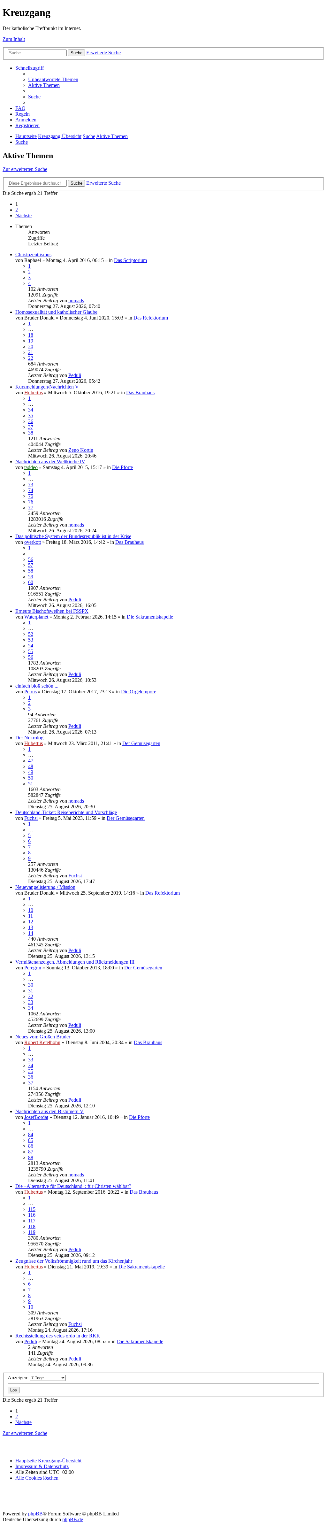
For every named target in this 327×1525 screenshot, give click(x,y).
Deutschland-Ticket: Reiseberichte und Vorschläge (66, 812)
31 (30, 990)
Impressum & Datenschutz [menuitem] (42, 1466)
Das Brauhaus (140, 392)
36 (30, 421)
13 (30, 927)
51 (30, 783)
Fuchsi (31, 818)
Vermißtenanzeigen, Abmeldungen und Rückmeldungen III (74, 962)
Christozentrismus (33, 254)
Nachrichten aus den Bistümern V (49, 1111)
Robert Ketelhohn (42, 1042)
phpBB (35, 1513)
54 (30, 645)
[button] (23, 215)
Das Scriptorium (130, 260)
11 (30, 916)
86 (30, 1146)
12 (30, 921)
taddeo (31, 467)
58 (30, 571)
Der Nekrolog (29, 737)
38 (30, 432)
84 (30, 1134)
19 (30, 340)
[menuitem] (53, 79)
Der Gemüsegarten (141, 743)
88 (30, 1157)
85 (30, 1140)
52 (30, 634)
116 (31, 1215)
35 (30, 415)
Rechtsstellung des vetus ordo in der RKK (57, 1335)
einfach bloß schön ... (36, 686)
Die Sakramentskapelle (150, 617)
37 (30, 427)
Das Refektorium (150, 317)
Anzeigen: (19, 1377)
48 (30, 766)
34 (30, 409)
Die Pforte (122, 467)
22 (30, 358)
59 (30, 576)
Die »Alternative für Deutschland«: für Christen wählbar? (73, 1186)
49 (30, 772)
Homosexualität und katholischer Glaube (56, 312)
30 (30, 985)
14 (30, 933)
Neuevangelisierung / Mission (45, 887)
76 (30, 501)
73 (30, 484)
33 (30, 1002)
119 (31, 1232)
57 (30, 565)
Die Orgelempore (138, 691)
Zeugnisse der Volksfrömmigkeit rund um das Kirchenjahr (73, 1261)
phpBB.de (72, 1519)
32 (30, 996)
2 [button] (16, 209)
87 (30, 1151)
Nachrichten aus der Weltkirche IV (50, 461)
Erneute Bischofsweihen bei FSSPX (51, 611)
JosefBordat (36, 1117)
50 (30, 778)
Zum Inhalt (14, 39)
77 (30, 507)
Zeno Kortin (80, 450)
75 (30, 496)
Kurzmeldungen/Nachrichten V (47, 386)
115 (31, 1209)
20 (30, 346)
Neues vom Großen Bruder (42, 1036)
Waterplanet (36, 617)
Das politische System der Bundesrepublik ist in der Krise (73, 536)
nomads (76, 300)
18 (30, 335)
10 (30, 910)
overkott (32, 542)
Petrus (30, 691)
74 (30, 490)
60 (30, 582)
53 (30, 640)
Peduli (74, 375)
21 (30, 352)
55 (30, 651)
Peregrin (32, 967)
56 (30, 559)
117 (31, 1220)
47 (30, 760)
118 (31, 1226)
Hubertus (33, 392)
